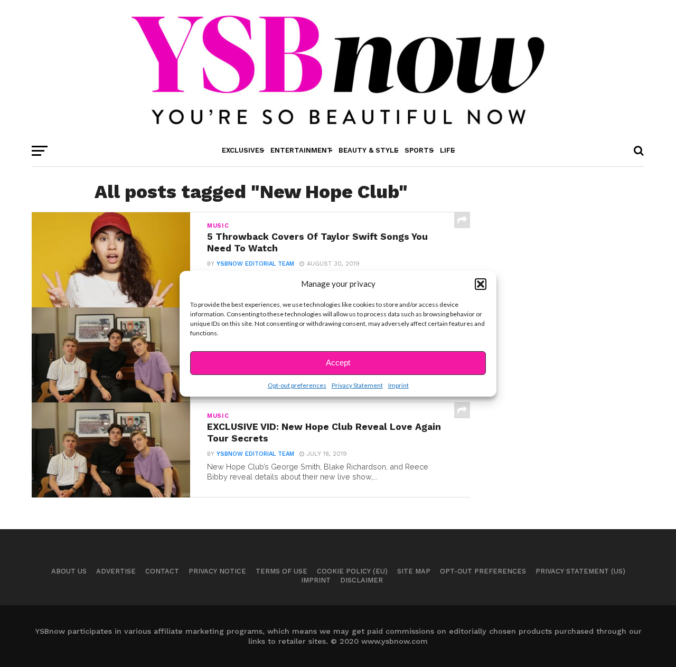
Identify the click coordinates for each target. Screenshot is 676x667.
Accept (338, 362)
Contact (162, 571)
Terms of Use (281, 571)
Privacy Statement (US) (580, 571)
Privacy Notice (217, 571)
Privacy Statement (357, 385)
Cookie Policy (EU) (352, 571)
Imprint (398, 385)
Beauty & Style (368, 150)
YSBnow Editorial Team (255, 263)
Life (447, 150)
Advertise (116, 571)
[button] (480, 284)
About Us (69, 571)
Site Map (413, 571)
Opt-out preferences (297, 385)
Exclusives (243, 150)
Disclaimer (361, 580)
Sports (419, 150)
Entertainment (301, 150)
